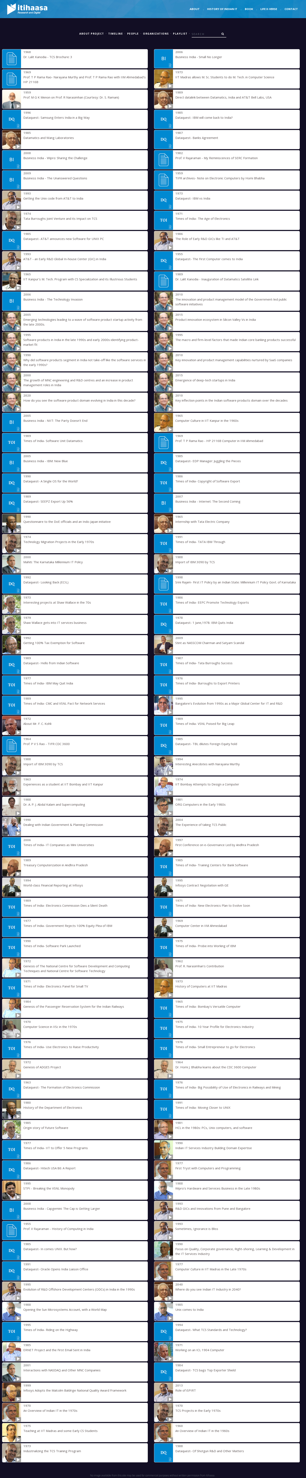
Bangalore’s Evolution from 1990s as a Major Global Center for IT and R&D (228, 703)
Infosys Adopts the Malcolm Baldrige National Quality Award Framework (74, 1390)
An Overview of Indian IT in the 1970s (50, 1410)
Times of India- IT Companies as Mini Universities (58, 845)
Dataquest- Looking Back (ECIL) (45, 582)
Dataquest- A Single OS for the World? (50, 481)
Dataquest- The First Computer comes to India (209, 259)
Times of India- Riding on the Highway (50, 1330)
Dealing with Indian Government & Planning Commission (63, 825)
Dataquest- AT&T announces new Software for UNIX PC (63, 239)
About (195, 9)
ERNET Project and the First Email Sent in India (56, 1350)
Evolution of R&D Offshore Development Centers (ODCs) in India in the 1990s (79, 1289)
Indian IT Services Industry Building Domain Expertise (213, 1148)
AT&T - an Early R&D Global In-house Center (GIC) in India (64, 259)
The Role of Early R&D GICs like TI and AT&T (207, 239)
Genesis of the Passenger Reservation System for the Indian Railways (73, 1006)
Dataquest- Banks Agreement (196, 138)
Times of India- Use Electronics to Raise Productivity (61, 1047)
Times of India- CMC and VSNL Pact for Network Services (64, 703)
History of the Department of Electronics (52, 1107)
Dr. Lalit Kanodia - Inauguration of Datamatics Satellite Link (217, 279)
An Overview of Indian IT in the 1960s (202, 1431)
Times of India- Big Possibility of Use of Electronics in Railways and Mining (228, 1087)
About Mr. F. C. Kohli (37, 724)
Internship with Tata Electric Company (202, 521)
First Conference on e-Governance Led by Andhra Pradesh (217, 845)
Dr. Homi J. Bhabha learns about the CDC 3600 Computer (215, 1067)
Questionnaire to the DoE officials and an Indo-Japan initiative (67, 521)
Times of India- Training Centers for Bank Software (211, 865)
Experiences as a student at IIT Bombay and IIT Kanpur (63, 784)
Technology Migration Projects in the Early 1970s (58, 542)
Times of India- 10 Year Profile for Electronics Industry (214, 1027)
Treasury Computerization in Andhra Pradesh (55, 865)
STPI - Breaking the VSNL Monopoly (49, 1188)
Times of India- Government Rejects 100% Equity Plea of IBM (67, 926)
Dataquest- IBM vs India (192, 198)
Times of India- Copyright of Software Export (207, 481)
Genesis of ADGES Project (42, 1067)
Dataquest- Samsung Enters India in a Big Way (56, 117)
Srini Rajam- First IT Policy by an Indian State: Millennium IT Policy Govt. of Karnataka (235, 582)
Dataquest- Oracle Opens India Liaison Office (55, 1269)
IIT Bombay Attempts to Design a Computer (207, 784)
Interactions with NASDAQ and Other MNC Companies (62, 1370)
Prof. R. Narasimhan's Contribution (199, 966)
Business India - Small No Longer (198, 57)
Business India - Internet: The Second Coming (207, 501)
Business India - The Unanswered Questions (55, 178)
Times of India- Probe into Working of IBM (205, 946)
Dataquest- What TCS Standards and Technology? (211, 1330)
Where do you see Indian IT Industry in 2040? (208, 1289)
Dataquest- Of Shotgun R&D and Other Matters (209, 1451)
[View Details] (11, 58)
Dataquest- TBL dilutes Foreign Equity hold (206, 744)
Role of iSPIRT (185, 1390)
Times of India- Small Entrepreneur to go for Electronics (215, 1047)
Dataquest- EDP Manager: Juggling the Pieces (208, 461)
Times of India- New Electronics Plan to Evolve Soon (212, 905)
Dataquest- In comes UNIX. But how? (50, 1249)
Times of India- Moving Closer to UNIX (202, 1107)
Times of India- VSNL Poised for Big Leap (204, 724)
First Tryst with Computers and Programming (208, 1168)
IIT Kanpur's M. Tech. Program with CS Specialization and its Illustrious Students (80, 279)
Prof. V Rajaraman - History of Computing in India (58, 1229)
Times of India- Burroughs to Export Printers (207, 683)
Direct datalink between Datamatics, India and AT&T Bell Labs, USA (223, 97)
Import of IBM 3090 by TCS (195, 562)
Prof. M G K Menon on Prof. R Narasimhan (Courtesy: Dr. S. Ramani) (71, 97)
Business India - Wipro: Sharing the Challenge (55, 158)
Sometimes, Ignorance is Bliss (196, 1229)
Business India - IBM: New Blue (45, 461)
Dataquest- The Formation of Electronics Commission (61, 1087)
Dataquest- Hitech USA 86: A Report (49, 1168)
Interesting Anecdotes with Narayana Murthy (207, 764)
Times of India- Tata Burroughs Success (204, 663)
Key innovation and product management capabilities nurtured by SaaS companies (233, 360)
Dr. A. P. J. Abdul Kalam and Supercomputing (54, 804)
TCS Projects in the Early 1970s (198, 1410)
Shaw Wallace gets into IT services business (55, 622)
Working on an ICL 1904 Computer (199, 1350)
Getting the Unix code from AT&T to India (53, 198)
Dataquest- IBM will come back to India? (204, 117)
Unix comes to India (189, 1309)
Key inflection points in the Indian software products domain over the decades (231, 400)
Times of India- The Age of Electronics (202, 218)
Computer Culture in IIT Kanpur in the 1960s (207, 420)
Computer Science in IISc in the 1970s (50, 1027)
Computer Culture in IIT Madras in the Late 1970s (210, 1269)
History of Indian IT (222, 9)
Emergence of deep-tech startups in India (205, 380)
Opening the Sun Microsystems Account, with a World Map (65, 1309)
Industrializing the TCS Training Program (52, 1451)
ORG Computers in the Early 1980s (200, 804)
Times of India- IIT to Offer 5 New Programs (55, 1148)
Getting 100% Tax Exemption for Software (54, 643)
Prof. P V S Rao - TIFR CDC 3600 (46, 744)
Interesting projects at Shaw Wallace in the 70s (57, 602)
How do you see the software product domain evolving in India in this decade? (79, 400)
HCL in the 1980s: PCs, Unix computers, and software (213, 1128)
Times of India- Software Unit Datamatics (53, 441)
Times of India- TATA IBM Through (200, 542)
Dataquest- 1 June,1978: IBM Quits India (204, 622)
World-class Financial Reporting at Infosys (53, 885)
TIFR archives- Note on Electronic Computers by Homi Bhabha (220, 178)
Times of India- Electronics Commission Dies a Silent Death (65, 905)
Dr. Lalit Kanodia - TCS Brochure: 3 (47, 57)
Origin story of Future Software (45, 1128)
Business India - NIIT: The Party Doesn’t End (55, 420)
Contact (291, 9)
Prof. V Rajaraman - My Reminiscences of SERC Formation (216, 158)
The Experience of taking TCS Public (200, 825)
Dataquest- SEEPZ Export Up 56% (48, 501)
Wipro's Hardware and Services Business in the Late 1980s (217, 1188)
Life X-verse (268, 9)
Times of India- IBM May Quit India (48, 683)
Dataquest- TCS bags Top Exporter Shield (205, 1370)
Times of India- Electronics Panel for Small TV (55, 986)
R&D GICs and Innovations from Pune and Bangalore (212, 1208)
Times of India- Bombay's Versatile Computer (208, 1006)
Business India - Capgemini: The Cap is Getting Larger (61, 1208)
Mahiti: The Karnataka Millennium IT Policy (53, 562)
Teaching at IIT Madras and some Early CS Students (60, 1431)
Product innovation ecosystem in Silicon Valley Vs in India (215, 319)
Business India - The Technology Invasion (53, 299)
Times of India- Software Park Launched (52, 946)
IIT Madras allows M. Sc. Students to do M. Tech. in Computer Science (224, 77)
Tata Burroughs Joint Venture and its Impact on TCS (60, 218)
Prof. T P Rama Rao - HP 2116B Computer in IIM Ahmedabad (219, 441)
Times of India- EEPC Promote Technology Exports (212, 602)
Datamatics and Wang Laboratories (48, 138)
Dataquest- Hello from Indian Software (51, 663)
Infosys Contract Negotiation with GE (202, 885)
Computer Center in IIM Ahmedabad (201, 926)
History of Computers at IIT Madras (201, 986)
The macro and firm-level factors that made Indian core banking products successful (235, 340)
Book (249, 9)
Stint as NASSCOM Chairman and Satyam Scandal (209, 643)
